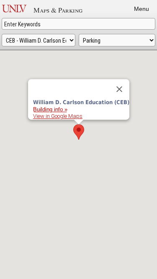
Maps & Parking (57, 10)
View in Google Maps (57, 116)
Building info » (50, 109)
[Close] (119, 89)
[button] (79, 132)
